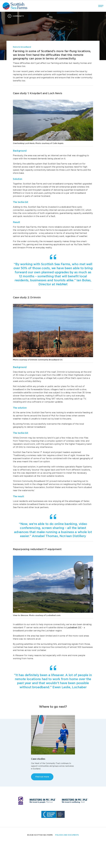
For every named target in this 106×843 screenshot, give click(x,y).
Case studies (38, 759)
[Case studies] (53, 735)
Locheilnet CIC (74, 628)
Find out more (42, 777)
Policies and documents (67, 835)
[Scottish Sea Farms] (15, 6)
